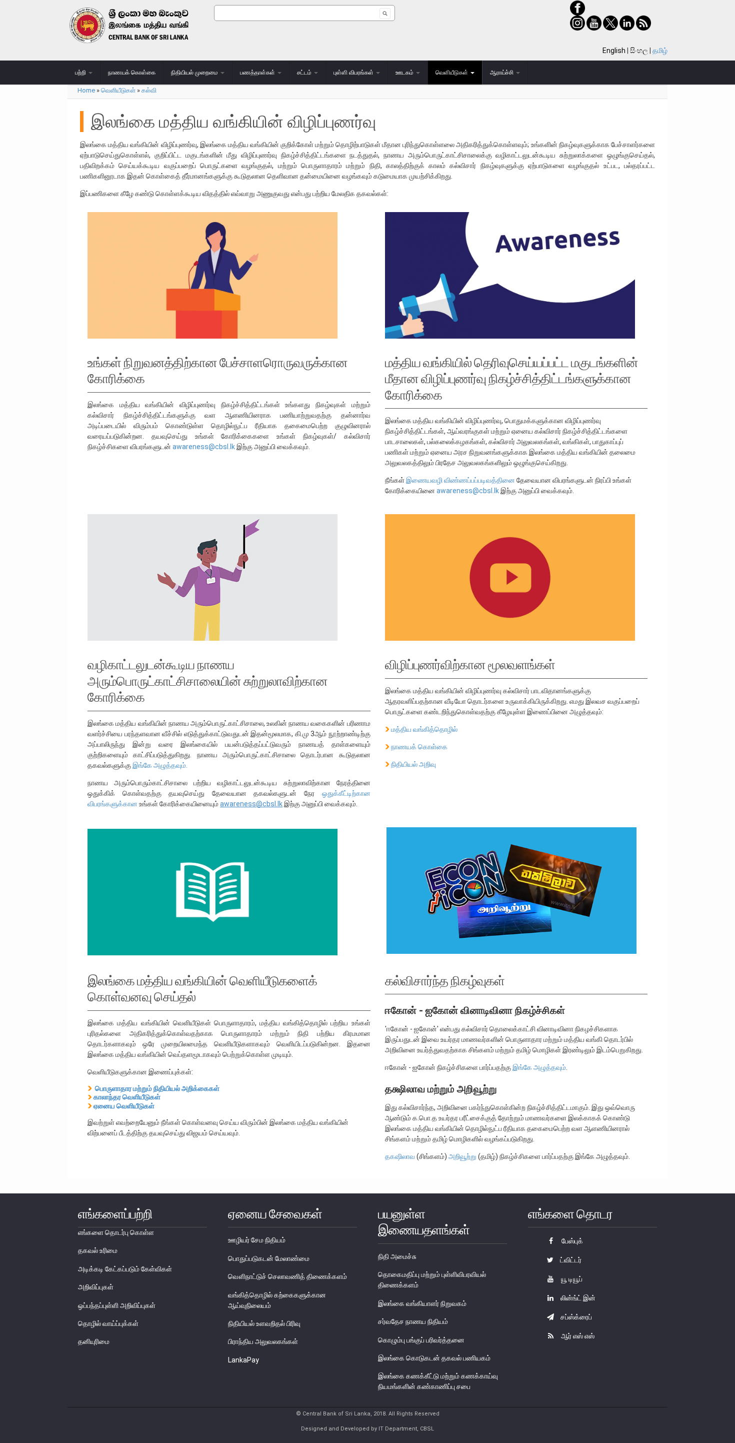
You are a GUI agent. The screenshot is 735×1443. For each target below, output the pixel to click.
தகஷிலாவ (400, 1156)
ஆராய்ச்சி (502, 72)
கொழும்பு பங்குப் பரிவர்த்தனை (421, 1340)
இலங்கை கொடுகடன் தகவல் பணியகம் (434, 1358)
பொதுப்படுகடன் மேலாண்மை (269, 1258)
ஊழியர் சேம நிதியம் (257, 1240)
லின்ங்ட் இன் (577, 1298)
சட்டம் (305, 72)
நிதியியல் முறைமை (195, 72)
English (614, 51)
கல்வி (149, 90)
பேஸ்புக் (571, 1241)
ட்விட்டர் (570, 1260)
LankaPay (243, 1360)
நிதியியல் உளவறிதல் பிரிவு (264, 1323)
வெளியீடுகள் (453, 72)
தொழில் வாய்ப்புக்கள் (108, 1323)
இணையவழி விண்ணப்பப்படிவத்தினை (460, 480)
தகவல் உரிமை (98, 1250)
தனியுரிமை (94, 1341)
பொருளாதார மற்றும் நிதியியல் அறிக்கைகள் (157, 1088)
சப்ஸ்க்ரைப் (575, 1317)
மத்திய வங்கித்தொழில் (424, 729)
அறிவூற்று (462, 1156)
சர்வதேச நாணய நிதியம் (413, 1321)
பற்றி (81, 72)
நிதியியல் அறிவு (413, 764)
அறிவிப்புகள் (96, 1287)
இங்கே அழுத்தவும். (160, 765)
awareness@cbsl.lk (203, 447)
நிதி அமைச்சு (397, 1256)
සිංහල (639, 51)
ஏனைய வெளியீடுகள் (124, 1106)
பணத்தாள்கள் (258, 72)
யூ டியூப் (571, 1279)
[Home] (141, 25)
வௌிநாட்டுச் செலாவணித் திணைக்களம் (287, 1276)
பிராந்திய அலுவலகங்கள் (263, 1341)
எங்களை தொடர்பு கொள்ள (116, 1232)
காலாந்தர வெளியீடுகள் (127, 1097)
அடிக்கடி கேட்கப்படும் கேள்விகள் (125, 1269)
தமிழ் (660, 51)
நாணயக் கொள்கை (132, 72)
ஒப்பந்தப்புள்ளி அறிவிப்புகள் (117, 1305)
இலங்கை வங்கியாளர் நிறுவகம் (422, 1303)
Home (86, 90)
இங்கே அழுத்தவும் (539, 1067)
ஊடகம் (405, 72)
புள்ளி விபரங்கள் (354, 72)
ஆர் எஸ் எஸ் (577, 1336)
